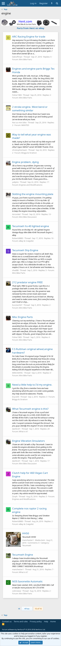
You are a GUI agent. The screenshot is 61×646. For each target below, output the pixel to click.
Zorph (14, 496)
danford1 (16, 428)
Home (53, 621)
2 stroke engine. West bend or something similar (30, 108)
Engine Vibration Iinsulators (28, 440)
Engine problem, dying (25, 162)
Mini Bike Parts (25, 59)
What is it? (23, 431)
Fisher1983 (17, 95)
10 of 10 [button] (38, 608)
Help (46, 621)
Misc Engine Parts (22, 317)
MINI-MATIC (17, 372)
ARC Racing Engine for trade (28, 36)
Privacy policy (36, 621)
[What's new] (51, 3)
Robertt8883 (17, 238)
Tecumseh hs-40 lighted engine (30, 226)
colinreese (16, 591)
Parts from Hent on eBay (30, 28)
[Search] (57, 3)
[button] (3, 3)
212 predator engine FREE (27, 282)
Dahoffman (17, 56)
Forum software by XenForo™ (23, 629)
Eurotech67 (17, 305)
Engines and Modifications (30, 185)
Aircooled (16, 214)
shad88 (15, 270)
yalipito (15, 182)
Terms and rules (21, 621)
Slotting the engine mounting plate (32, 194)
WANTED (25, 125)
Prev (27, 608)
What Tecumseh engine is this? (30, 408)
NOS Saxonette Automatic (27, 581)
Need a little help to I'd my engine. (32, 384)
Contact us (7, 621)
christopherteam (19, 150)
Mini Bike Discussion (28, 217)
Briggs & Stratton (29, 152)
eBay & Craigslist (26, 241)
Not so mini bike (19, 122)
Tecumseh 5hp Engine (25, 250)
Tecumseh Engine (22, 554)
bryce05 (15, 396)
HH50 (25, 533)
